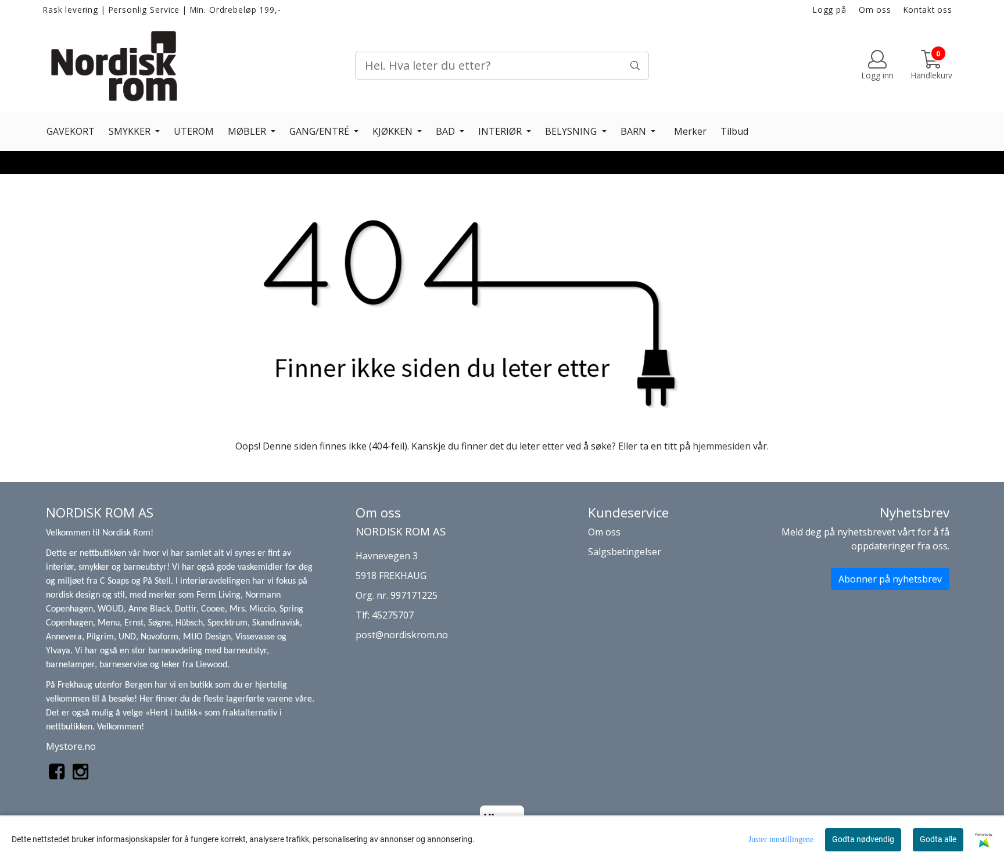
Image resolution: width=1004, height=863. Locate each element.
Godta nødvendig (863, 839)
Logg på (830, 9)
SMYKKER (131, 131)
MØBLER (248, 131)
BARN (634, 131)
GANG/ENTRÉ (320, 131)
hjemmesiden (722, 446)
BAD (446, 131)
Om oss (875, 9)
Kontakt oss (927, 9)
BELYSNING (572, 131)
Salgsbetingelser (624, 551)
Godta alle (938, 839)
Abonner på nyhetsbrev (890, 579)
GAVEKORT (70, 131)
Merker (690, 131)
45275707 (393, 615)
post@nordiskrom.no (402, 634)
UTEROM (194, 131)
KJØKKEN (393, 131)
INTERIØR (501, 131)
